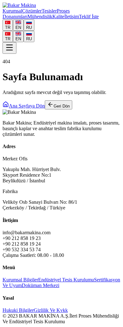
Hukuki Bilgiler (18, 310)
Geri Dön (62, 106)
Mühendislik (39, 16)
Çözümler (32, 11)
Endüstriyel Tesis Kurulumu (66, 279)
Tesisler (49, 11)
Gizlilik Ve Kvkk (51, 310)
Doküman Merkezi (40, 285)
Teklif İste (89, 16)
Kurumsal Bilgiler (20, 279)
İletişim (71, 16)
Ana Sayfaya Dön (27, 105)
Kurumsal (12, 11)
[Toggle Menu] (9, 48)
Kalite (58, 16)
